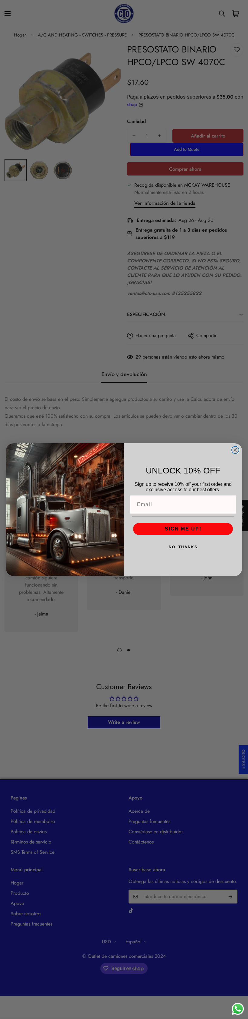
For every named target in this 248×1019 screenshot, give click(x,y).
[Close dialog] (235, 450)
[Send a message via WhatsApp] (238, 1009)
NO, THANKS (183, 547)
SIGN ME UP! (183, 528)
